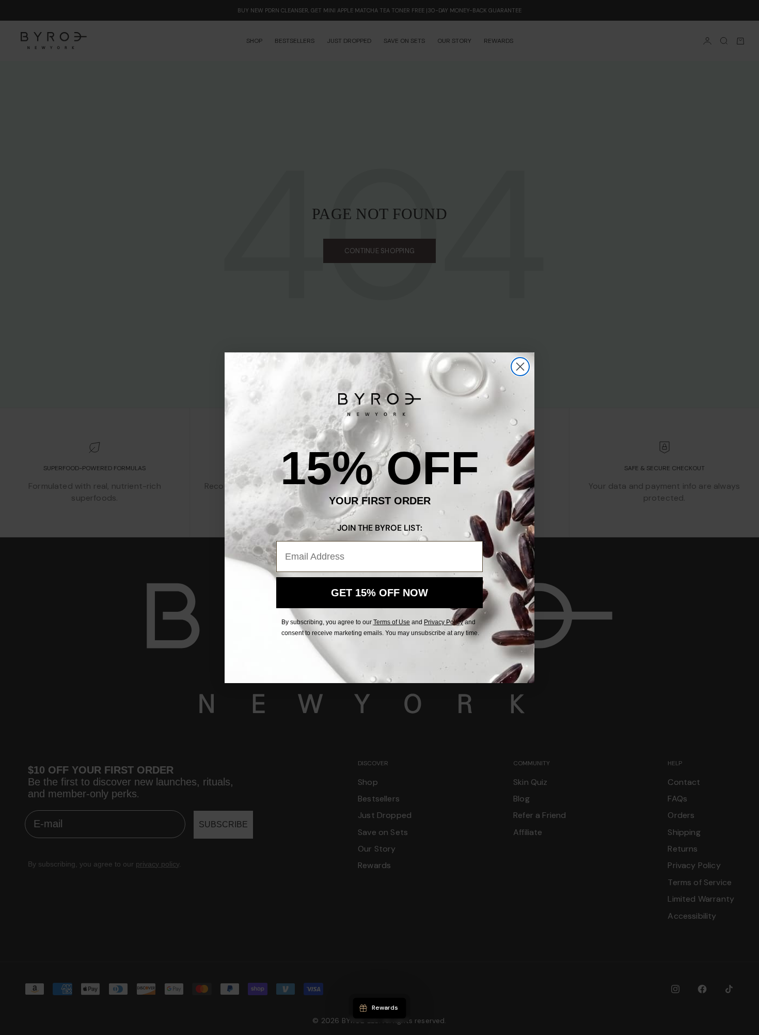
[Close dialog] (520, 367)
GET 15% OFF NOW (379, 592)
